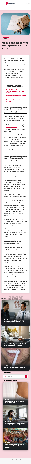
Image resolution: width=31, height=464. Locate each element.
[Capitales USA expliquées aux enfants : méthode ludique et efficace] (15, 438)
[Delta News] (10, 3)
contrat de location (17, 135)
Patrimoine (9, 421)
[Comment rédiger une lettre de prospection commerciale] (15, 335)
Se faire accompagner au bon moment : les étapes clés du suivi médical (14, 321)
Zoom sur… (15, 298)
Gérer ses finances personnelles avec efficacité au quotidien (15, 424)
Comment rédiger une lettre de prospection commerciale (15, 344)
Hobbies (8, 442)
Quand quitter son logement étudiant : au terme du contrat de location (15, 91)
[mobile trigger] (2, 3)
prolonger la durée (11, 127)
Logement (6, 38)
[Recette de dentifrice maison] (15, 358)
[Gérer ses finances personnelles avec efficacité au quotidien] (15, 416)
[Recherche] (25, 3)
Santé (6, 318)
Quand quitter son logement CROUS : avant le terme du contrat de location (16, 96)
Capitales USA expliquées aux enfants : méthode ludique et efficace (14, 446)
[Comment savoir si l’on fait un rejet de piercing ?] (15, 393)
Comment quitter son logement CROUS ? (14, 100)
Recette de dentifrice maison (14, 367)
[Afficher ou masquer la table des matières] (25, 86)
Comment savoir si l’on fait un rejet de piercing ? (14, 401)
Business (7, 341)
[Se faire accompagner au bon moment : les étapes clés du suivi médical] (15, 313)
